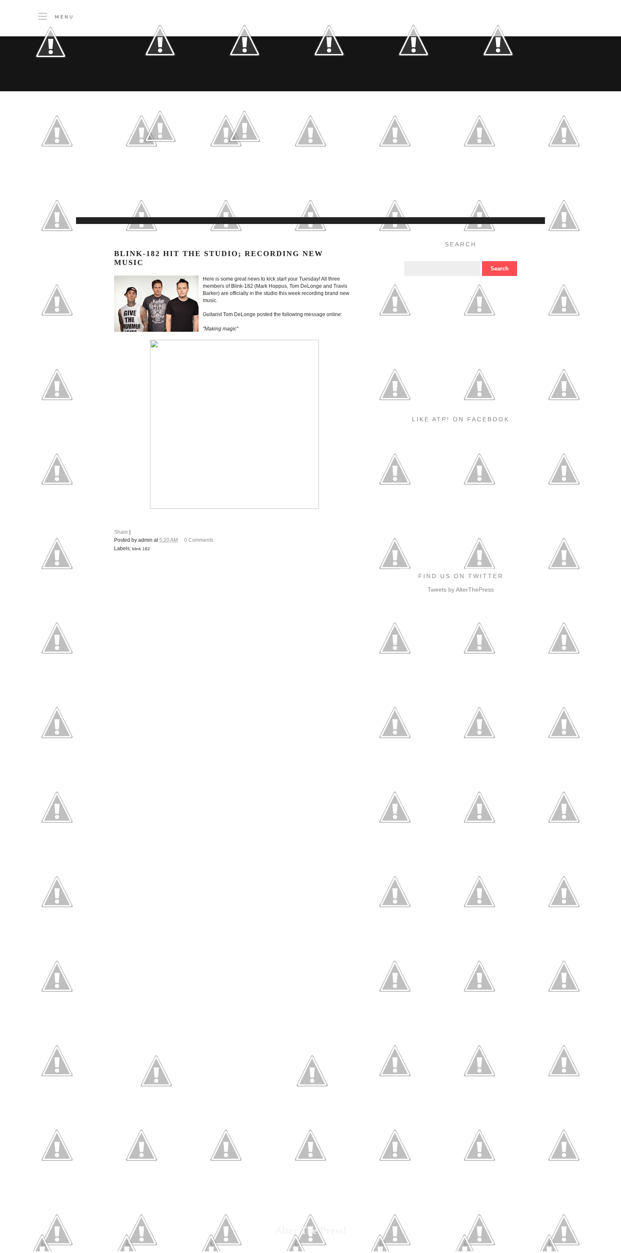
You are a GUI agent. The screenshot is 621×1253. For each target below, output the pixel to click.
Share (121, 532)
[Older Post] (312, 1111)
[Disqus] (234, 675)
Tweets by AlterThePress (461, 589)
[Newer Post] (156, 1111)
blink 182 (141, 548)
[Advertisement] (249, 196)
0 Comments (198, 540)
